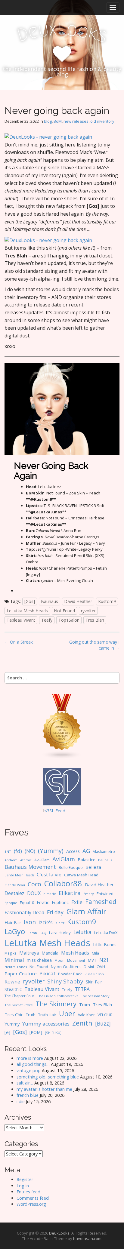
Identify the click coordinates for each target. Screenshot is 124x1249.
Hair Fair (13, 922)
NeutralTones (16, 966)
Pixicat (47, 973)
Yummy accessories (46, 1023)
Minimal (14, 959)
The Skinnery (56, 1003)
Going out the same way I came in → (94, 645)
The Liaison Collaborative (58, 996)
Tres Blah (94, 620)
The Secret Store (19, 1005)
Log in (23, 1186)
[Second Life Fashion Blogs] (62, 726)
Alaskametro (104, 851)
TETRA (82, 989)
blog (48, 121)
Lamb (32, 933)
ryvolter (88, 611)
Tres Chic (14, 1014)
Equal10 (27, 902)
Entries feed (28, 1192)
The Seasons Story (95, 996)
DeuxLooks (59, 1233)
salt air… (25, 1083)
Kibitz (59, 923)
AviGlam (63, 859)
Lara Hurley (60, 932)
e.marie (49, 893)
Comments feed (33, 1198)
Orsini (88, 966)
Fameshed (100, 901)
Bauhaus (49, 601)
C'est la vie (49, 874)
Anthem (11, 860)
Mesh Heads (75, 952)
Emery (88, 893)
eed (61, 811)
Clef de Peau (15, 885)
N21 (104, 960)
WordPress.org (31, 1204)
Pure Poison (94, 974)
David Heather (78, 601)
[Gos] (29, 601)
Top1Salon (68, 620)
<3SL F (51, 811)
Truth (31, 1014)
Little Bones (104, 944)
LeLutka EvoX (105, 932)
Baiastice (86, 860)
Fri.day (55, 912)
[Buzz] (103, 1023)
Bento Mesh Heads (19, 875)
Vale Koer (86, 1014)
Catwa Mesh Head (81, 875)
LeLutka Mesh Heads (27, 611)
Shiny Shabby (65, 981)
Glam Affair (86, 911)
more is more (30, 1058)
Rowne (12, 981)
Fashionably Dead (24, 912)
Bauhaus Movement (30, 866)
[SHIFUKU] (53, 1032)
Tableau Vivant (21, 620)
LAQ (43, 933)
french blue (28, 1095)
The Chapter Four (19, 995)
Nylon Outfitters (66, 966)
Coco (34, 884)
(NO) (30, 851)
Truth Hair (47, 1014)
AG (86, 850)
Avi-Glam (42, 860)
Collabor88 (63, 883)
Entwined (105, 893)
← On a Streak (19, 642)
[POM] (35, 1032)
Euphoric (60, 902)
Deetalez (14, 893)
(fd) (18, 851)
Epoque (11, 902)
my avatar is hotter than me (44, 1089)
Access (73, 851)
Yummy (12, 1024)
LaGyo (15, 931)
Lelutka (82, 932)
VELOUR (105, 1014)
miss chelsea (39, 960)
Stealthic (13, 989)
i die (21, 1101)
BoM (58, 121)
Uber (67, 1013)
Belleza (93, 867)
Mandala (50, 953)
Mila (95, 953)
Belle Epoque (71, 867)
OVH (101, 966)
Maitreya (29, 952)
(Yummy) (51, 850)
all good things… (33, 1064)
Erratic (43, 902)
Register (25, 1179)
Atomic (26, 860)
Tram (84, 1005)
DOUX (34, 893)
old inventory (102, 121)
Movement (76, 960)
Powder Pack (70, 974)
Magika (11, 953)
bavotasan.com (87, 1238)
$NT (8, 851)
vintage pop (29, 1070)
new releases (76, 121)
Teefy (46, 620)
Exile (76, 902)
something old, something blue (48, 1077)
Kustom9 (107, 601)
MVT (92, 960)
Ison (30, 922)
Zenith (82, 1023)
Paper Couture (21, 974)
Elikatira (70, 893)
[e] (7, 1032)
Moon (59, 960)
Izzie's (46, 922)
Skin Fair (94, 982)
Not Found (64, 611)
